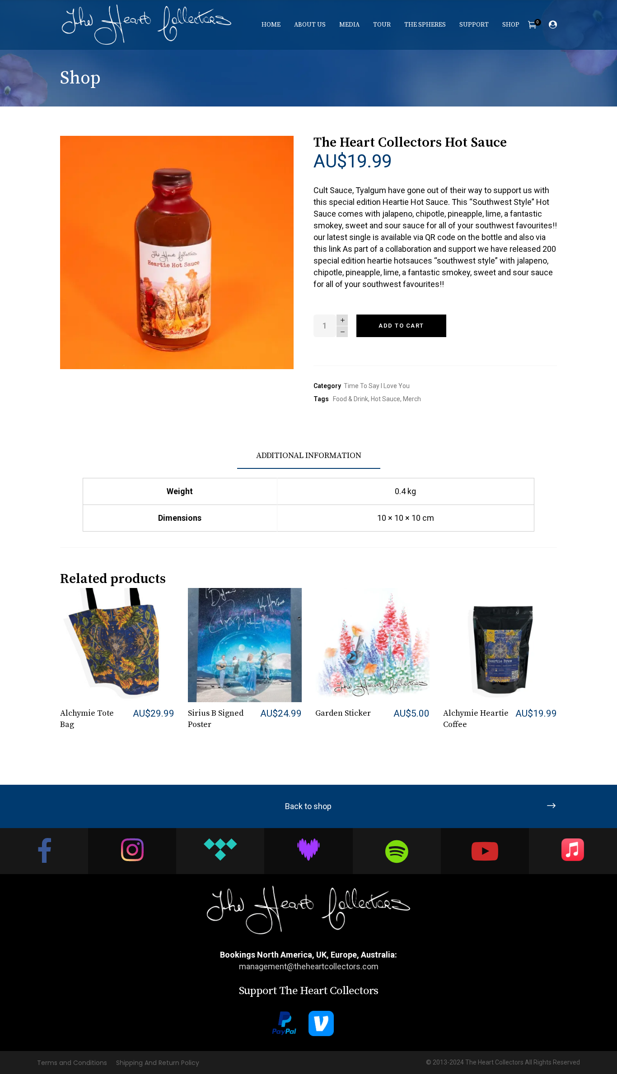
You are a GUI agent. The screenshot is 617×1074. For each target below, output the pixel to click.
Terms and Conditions (72, 1062)
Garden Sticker (343, 713)
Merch (412, 399)
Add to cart (401, 325)
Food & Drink (350, 399)
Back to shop (308, 806)
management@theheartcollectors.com (309, 966)
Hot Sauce (385, 399)
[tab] (308, 456)
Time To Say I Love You (377, 385)
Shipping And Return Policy (157, 1062)
